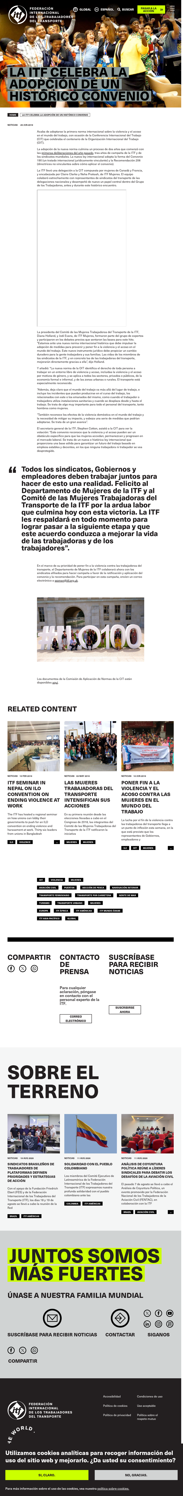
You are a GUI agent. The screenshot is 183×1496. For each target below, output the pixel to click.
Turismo (44, 902)
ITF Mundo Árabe (110, 910)
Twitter (147, 1313)
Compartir (29, 956)
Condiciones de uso (149, 1396)
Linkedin (147, 1324)
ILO (11, 841)
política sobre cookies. (113, 1488)
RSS (170, 1324)
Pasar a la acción (149, 9)
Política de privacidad (117, 1415)
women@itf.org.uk (66, 580)
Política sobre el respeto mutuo (147, 1417)
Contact (120, 1320)
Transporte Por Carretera (94, 895)
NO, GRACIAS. (136, 1475)
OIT (135, 847)
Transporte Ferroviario (54, 895)
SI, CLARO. (46, 1475)
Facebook (158, 1313)
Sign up (52, 1320)
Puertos (69, 887)
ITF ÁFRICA (62, 910)
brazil (13, 1216)
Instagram (158, 1324)
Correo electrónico (76, 1018)
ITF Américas (84, 910)
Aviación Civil (47, 887)
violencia (57, 879)
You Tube (170, 1313)
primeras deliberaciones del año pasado (67, 152)
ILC (125, 847)
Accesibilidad (112, 1396)
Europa (43, 910)
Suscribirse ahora (124, 1009)
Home (12, 114)
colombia (72, 1203)
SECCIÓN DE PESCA (93, 887)
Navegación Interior (125, 887)
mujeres (71, 841)
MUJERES (88, 841)
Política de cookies (115, 1405)
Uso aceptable (146, 1405)
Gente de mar (127, 895)
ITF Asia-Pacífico (49, 918)
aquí (55, 682)
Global (71, 918)
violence (25, 841)
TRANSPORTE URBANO (69, 902)
